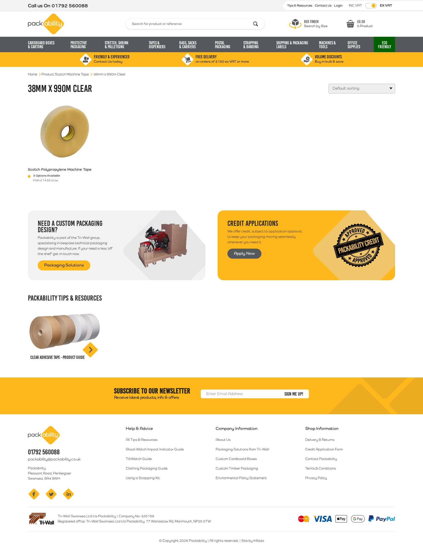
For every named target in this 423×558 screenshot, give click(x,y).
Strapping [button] (251, 44)
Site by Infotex (252, 541)
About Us (223, 440)
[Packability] (46, 23)
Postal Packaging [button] (222, 44)
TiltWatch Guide (139, 459)
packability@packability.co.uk (54, 459)
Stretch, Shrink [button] (117, 44)
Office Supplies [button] (354, 44)
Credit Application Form (324, 449)
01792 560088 (70, 6)
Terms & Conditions (320, 468)
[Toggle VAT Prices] (371, 5)
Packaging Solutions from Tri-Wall (242, 449)
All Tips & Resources (141, 440)
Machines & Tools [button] (327, 44)
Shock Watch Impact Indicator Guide (155, 449)
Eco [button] (384, 44)
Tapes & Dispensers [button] (157, 44)
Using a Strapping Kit (143, 478)
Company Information (237, 428)
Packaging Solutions (64, 265)
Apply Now (244, 253)
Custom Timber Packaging (237, 468)
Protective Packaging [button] (78, 44)
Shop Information (322, 428)
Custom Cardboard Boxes (236, 459)
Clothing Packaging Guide (146, 468)
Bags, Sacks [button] (187, 44)
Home (32, 74)
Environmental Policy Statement (241, 478)
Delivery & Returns (319, 440)
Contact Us (323, 5)
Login (338, 5)
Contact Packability (321, 459)
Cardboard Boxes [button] (41, 44)
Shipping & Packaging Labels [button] (292, 44)
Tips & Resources (300, 5)
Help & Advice (139, 428)
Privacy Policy (316, 478)
